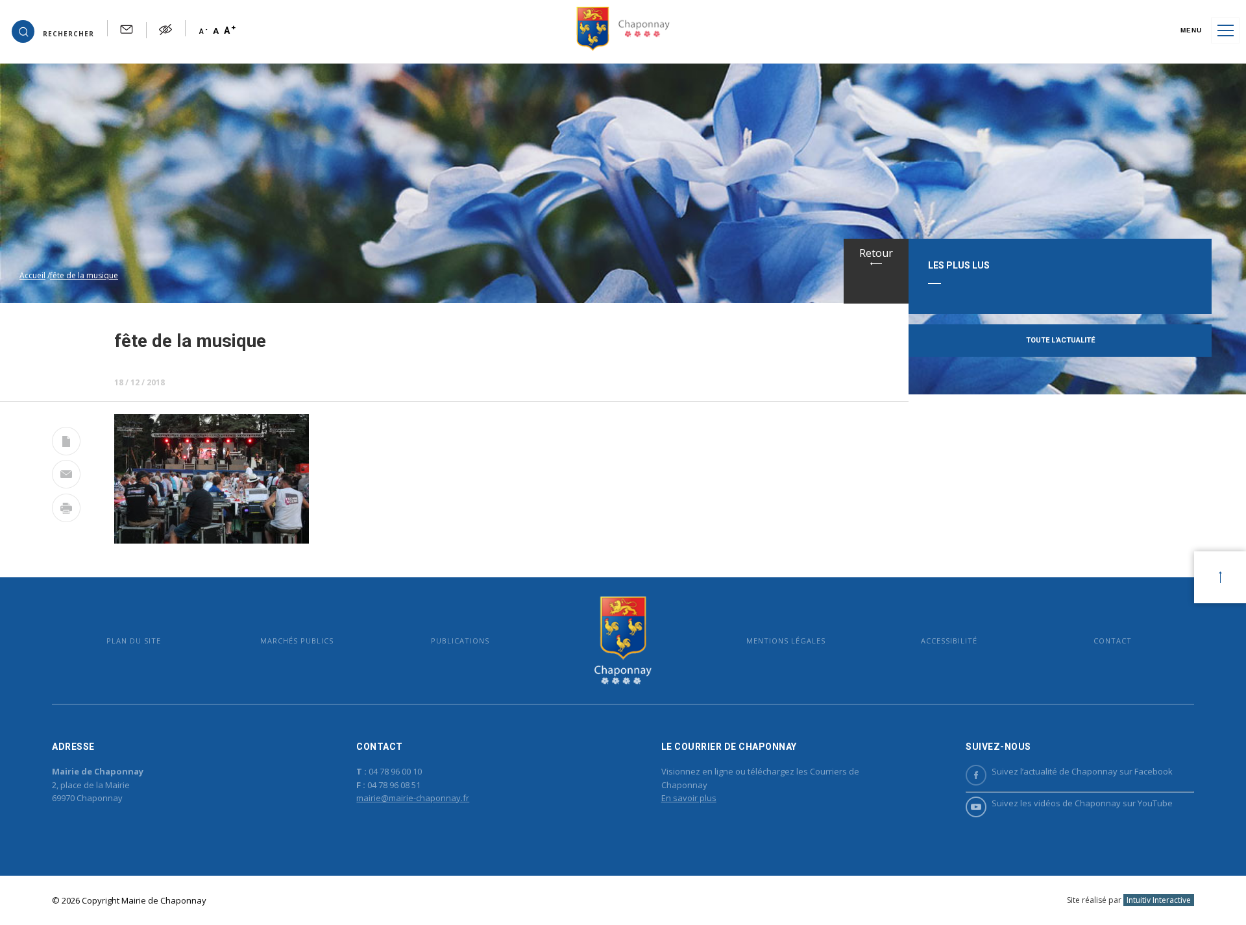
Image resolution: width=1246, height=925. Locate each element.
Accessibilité (949, 640)
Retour (876, 253)
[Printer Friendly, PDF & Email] (66, 444)
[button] (53, 30)
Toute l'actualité (1060, 340)
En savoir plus (688, 798)
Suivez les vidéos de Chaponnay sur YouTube (1082, 803)
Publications (460, 640)
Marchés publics (297, 640)
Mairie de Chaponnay (622, 640)
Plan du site (133, 640)
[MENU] (1225, 30)
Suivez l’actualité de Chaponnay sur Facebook (1082, 771)
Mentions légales (785, 640)
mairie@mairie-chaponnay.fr (412, 798)
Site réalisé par (1129, 900)
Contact (1112, 640)
